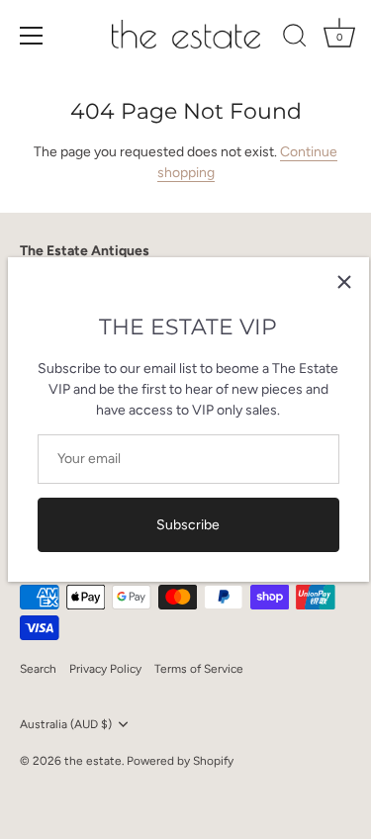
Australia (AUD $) (66, 724)
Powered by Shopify (180, 761)
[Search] (295, 38)
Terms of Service (198, 669)
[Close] (344, 282)
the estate (93, 761)
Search (38, 669)
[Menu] (31, 35)
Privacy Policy (105, 669)
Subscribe (188, 524)
